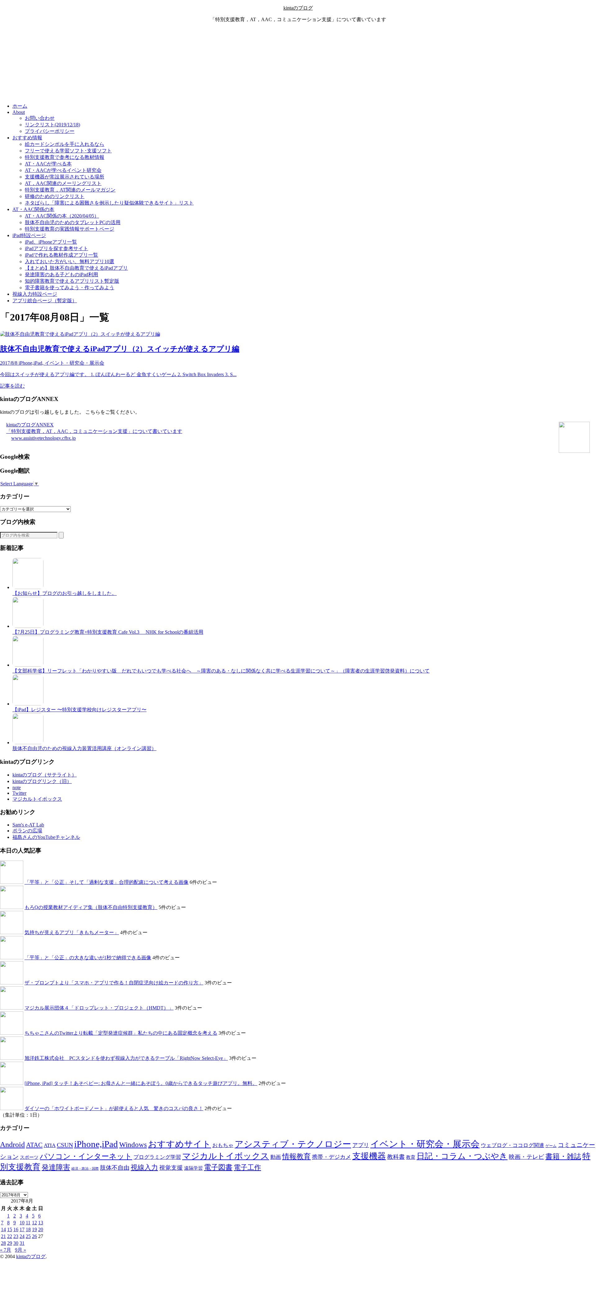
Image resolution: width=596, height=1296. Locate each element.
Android (12, 1145)
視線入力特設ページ (34, 294)
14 (3, 1229)
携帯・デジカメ (331, 1157)
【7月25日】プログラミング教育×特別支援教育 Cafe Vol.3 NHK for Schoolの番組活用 (107, 632)
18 (28, 1229)
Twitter (19, 793)
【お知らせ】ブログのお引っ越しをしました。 (64, 593)
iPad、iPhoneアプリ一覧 (51, 242)
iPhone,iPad (96, 1144)
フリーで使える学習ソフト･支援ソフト (68, 150)
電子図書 (218, 1167)
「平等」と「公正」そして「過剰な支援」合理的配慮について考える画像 (106, 882)
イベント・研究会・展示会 (425, 1144)
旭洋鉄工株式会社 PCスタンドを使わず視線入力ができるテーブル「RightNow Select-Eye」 (126, 1058)
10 (22, 1222)
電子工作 (247, 1167)
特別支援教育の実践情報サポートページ (69, 229)
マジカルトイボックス (37, 799)
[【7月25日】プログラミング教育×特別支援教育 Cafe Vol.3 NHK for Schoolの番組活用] (27, 626)
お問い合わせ (40, 118)
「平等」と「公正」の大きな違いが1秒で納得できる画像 (88, 957)
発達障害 (56, 1167)
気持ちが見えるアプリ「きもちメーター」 (72, 932)
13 (40, 1222)
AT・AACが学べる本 (48, 163)
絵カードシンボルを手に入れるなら (64, 144)
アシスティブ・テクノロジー (293, 1144)
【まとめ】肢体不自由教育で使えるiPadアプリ (76, 268)
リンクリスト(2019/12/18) (52, 124)
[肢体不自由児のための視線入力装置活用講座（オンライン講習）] (27, 742)
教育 (410, 1157)
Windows (133, 1145)
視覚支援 (171, 1167)
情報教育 (296, 1156)
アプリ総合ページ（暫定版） (44, 300)
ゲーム (551, 1146)
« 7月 (5, 1250)
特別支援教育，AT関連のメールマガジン (70, 189)
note (16, 787)
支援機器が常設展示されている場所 (64, 176)
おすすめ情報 (27, 137)
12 (34, 1222)
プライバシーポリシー (49, 131)
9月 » (20, 1250)
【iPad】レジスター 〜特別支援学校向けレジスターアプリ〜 (79, 709)
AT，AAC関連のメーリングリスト (63, 183)
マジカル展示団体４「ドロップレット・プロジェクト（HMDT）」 (99, 1007)
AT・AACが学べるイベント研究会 (63, 170)
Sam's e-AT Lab (28, 824)
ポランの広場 (27, 830)
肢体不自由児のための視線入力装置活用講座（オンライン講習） (84, 748)
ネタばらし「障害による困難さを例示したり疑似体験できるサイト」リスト (109, 202)
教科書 (396, 1157)
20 (40, 1229)
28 (3, 1243)
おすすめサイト (179, 1144)
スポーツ (29, 1157)
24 (22, 1236)
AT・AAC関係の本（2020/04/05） (62, 215)
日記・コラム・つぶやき (462, 1156)
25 (28, 1236)
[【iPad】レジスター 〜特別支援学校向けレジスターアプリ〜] (27, 703)
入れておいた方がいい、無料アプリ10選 (69, 261)
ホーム (19, 106)
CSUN (65, 1144)
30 (15, 1243)
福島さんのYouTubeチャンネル (46, 837)
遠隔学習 (193, 1168)
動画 (275, 1157)
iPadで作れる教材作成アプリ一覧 (61, 255)
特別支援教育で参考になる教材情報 (64, 157)
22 (9, 1236)
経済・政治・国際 (85, 1168)
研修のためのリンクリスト (54, 196)
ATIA (50, 1145)
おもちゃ (222, 1145)
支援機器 (369, 1156)
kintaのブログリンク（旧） (42, 781)
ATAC (34, 1145)
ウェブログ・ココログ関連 (512, 1145)
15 (9, 1229)
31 (22, 1243)
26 (34, 1236)
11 (28, 1222)
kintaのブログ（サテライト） (44, 774)
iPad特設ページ (29, 235)
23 (15, 1236)
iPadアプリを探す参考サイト (56, 248)
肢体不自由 (114, 1167)
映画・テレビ (526, 1157)
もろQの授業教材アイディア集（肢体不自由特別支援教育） (91, 907)
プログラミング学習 (157, 1157)
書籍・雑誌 (563, 1156)
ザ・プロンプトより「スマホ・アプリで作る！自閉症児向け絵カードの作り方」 (114, 982)
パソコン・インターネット (86, 1156)
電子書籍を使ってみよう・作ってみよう (69, 287)
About (18, 112)
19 (34, 1229)
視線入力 (144, 1167)
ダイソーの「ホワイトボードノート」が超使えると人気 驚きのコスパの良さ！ (114, 1108)
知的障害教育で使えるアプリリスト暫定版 (72, 281)
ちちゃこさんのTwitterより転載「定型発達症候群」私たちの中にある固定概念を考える (121, 1033)
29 (9, 1243)
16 (15, 1229)
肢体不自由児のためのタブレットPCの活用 (72, 222)
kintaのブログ (298, 8)
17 (22, 1229)
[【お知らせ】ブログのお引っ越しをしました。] (27, 587)
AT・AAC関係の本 (33, 209)
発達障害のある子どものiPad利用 (61, 274)
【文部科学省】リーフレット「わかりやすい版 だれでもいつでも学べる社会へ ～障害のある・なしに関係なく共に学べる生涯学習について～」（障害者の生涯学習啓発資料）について (221, 670)
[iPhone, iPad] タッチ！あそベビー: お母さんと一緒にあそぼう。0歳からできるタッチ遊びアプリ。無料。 (141, 1083)
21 (3, 1236)
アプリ (360, 1145)
